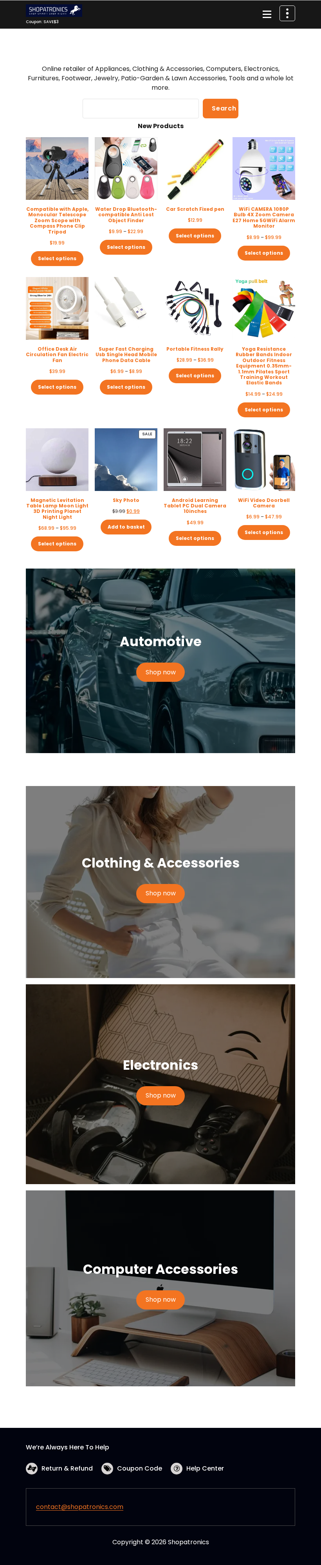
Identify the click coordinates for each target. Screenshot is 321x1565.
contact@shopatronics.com (79, 1506)
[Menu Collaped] (267, 14)
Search (224, 108)
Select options (57, 258)
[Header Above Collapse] (287, 13)
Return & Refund (67, 1468)
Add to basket (126, 526)
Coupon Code (139, 1468)
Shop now (161, 672)
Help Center (205, 1468)
